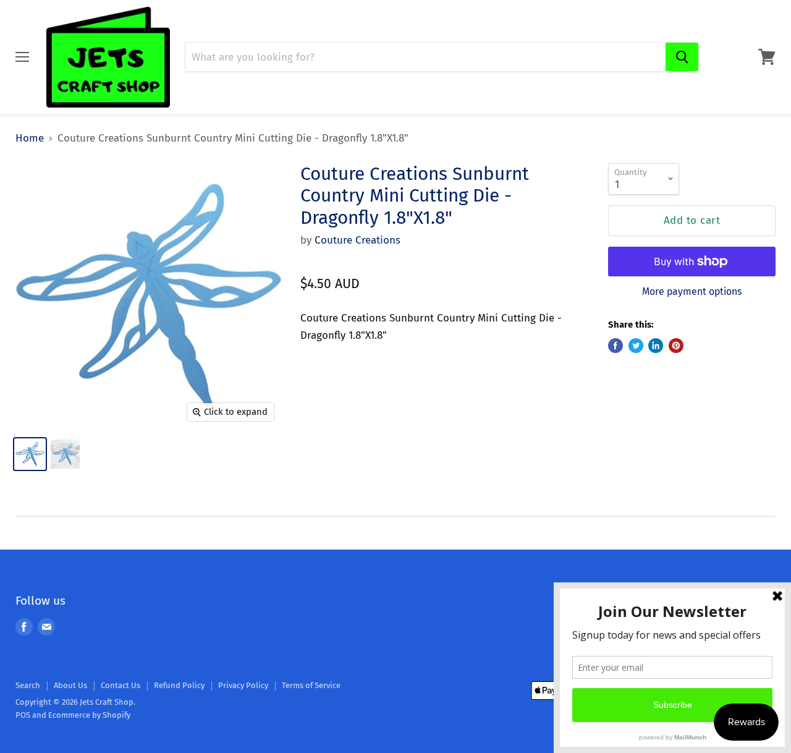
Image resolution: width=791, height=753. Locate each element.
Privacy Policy (243, 685)
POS (22, 715)
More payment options (692, 291)
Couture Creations (357, 240)
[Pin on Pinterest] (676, 345)
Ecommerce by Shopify (89, 715)
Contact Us (120, 685)
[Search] (682, 57)
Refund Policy (179, 685)
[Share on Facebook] (615, 345)
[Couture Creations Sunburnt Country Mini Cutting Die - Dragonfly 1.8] (30, 454)
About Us (70, 685)
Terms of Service (311, 685)
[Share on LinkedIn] (655, 345)
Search (27, 685)
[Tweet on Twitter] (635, 345)
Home (29, 138)
